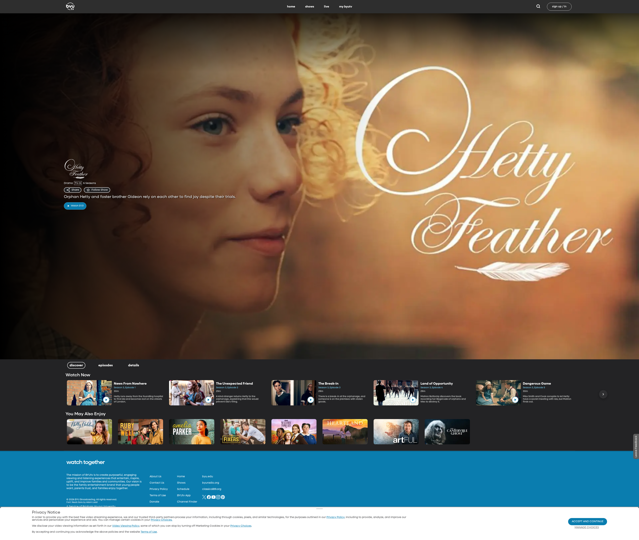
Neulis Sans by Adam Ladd (85, 502)
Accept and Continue (587, 521)
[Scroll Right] (603, 394)
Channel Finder (187, 502)
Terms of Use (158, 495)
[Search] (538, 7)
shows (309, 6)
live (326, 6)
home (291, 6)
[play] (106, 400)
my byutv (345, 6)
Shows (181, 483)
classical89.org (211, 489)
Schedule (183, 489)
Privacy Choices (240, 526)
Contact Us (157, 483)
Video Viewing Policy (125, 526)
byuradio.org (210, 483)
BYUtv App (184, 495)
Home (181, 476)
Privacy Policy (159, 489)
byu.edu (207, 476)
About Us (155, 476)
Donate (154, 502)
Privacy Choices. (161, 520)
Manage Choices (587, 527)
